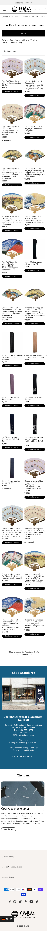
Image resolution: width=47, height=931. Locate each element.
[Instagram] (14, 902)
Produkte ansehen (12, 91)
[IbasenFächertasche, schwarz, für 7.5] (34, 249)
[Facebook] (9, 902)
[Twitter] (20, 902)
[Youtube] (31, 902)
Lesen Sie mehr (9, 829)
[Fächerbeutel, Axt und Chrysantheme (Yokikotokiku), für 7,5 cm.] (34, 424)
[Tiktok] (37, 902)
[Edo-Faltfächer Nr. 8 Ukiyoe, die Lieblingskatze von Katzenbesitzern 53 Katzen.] (12, 114)
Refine (23, 33)
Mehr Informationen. (23, 756)
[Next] (43, 810)
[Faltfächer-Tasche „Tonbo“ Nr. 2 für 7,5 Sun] (12, 424)
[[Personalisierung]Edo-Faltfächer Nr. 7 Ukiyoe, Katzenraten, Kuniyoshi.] (12, 561)
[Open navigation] (6, 9)
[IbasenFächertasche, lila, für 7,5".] (12, 384)
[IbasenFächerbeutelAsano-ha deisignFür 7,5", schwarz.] (12, 342)
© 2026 (23, 926)
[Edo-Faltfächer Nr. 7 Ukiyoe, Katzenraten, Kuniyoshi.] (34, 114)
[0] (43, 9)
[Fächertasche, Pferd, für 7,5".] (34, 384)
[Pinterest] (26, 902)
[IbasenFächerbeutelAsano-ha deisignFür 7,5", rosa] (34, 342)
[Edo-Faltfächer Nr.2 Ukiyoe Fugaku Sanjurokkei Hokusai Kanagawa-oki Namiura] (34, 203)
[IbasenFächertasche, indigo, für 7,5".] (12, 468)
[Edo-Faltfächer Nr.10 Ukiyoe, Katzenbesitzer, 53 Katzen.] (12, 68)
